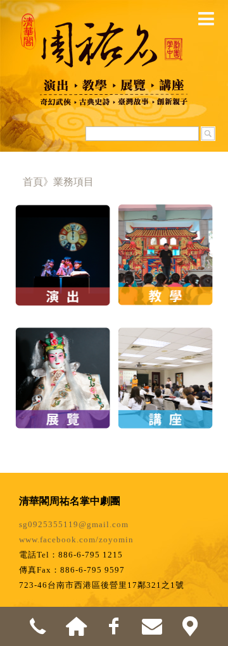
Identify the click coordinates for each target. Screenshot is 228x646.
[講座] (165, 360)
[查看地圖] (190, 626)
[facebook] (114, 626)
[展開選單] (205, 19)
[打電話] (38, 626)
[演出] (62, 236)
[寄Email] (152, 626)
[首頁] (76, 626)
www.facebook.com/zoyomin (76, 539)
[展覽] (62, 360)
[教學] (165, 236)
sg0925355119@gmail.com (74, 524)
